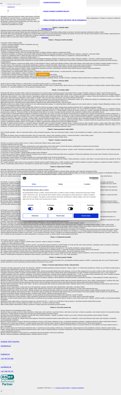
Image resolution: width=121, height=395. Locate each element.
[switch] (50, 208)
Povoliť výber (60, 216)
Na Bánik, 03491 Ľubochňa (10, 341)
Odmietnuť (35, 216)
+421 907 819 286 (7, 358)
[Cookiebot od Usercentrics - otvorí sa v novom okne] (90, 178)
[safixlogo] (21, 18)
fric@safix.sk (5, 354)
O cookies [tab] (87, 184)
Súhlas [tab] (34, 184)
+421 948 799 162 (7, 371)
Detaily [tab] (60, 184)
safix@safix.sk (6, 346)
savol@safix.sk (6, 367)
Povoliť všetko (85, 216)
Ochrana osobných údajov (63, 388)
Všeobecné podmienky (77, 388)
